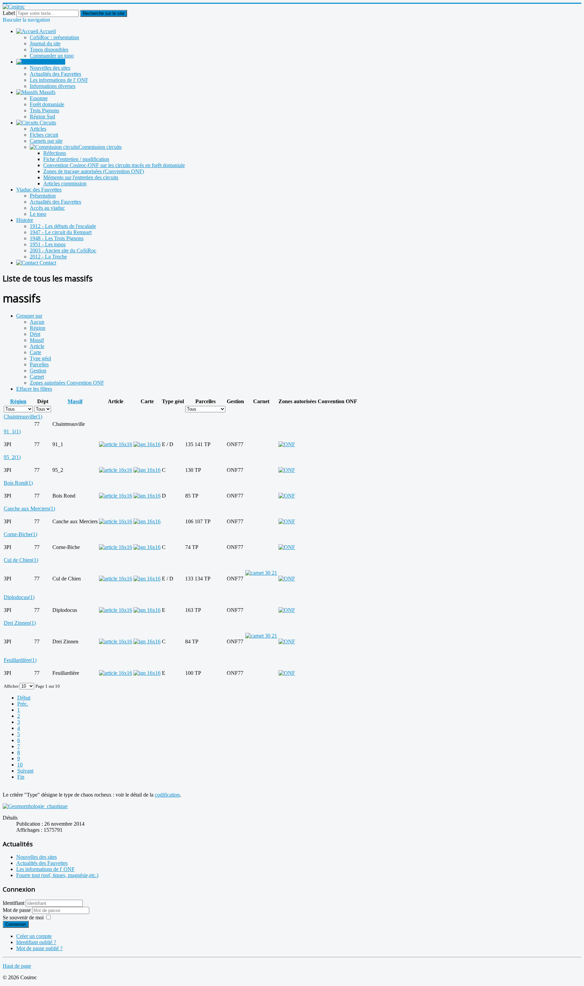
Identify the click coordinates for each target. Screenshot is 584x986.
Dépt (35, 334)
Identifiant (13, 903)
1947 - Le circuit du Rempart (61, 232)
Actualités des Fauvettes (55, 74)
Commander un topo (52, 56)
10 (20, 764)
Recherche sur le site (103, 13)
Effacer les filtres (34, 389)
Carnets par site (46, 141)
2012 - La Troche (48, 256)
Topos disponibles (49, 49)
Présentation (43, 196)
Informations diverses (52, 86)
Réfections (54, 153)
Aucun (37, 322)
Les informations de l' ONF (59, 80)
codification (167, 795)
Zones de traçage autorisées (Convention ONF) (93, 171)
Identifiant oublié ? (36, 942)
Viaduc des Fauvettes (39, 189)
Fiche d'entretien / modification (76, 159)
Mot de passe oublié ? (39, 948)
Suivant (25, 771)
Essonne (39, 98)
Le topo (38, 214)
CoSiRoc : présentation (54, 37)
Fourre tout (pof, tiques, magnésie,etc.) (57, 875)
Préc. (22, 704)
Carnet (37, 377)
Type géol (40, 358)
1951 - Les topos (48, 244)
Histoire (24, 220)
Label (9, 13)
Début (23, 698)
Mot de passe (17, 910)
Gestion (38, 370)
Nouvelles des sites (50, 68)
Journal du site (45, 43)
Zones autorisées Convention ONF (67, 383)
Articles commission (65, 183)
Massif (37, 340)
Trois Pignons (44, 110)
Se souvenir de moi (23, 917)
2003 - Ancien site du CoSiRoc (63, 250)
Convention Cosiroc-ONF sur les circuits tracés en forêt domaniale (114, 165)
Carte (35, 352)
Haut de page (17, 966)
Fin (20, 777)
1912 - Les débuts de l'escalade (63, 226)
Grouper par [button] (29, 316)
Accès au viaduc (47, 208)
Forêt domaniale (47, 104)
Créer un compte (34, 936)
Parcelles (39, 364)
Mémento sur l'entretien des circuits (80, 177)
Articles (38, 129)
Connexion (15, 924)
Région (37, 328)
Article (37, 346)
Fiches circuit (44, 135)
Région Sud (42, 116)
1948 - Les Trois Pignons (56, 238)
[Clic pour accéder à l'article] (115, 444)
